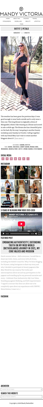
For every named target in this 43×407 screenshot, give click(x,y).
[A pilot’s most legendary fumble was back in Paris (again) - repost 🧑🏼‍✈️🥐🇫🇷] (35, 201)
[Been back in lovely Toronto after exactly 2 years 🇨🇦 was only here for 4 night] (7, 187)
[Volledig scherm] (39, 234)
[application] (21, 224)
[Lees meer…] (19, 138)
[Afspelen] (4, 234)
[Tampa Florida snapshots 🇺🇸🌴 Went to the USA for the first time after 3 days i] (21, 201)
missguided (4, 149)
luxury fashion (24, 147)
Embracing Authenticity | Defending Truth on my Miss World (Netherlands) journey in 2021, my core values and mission (21, 247)
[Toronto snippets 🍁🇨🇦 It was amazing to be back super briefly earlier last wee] (35, 172)
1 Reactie (27, 33)
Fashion (22, 145)
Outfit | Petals (21, 28)
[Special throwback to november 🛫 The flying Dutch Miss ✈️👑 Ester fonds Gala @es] (21, 172)
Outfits (27, 145)
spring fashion (28, 149)
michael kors (34, 147)
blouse (10, 147)
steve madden (38, 149)
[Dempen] (36, 234)
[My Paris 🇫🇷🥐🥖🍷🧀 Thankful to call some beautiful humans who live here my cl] (35, 187)
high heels (16, 147)
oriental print (13, 149)
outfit (21, 149)
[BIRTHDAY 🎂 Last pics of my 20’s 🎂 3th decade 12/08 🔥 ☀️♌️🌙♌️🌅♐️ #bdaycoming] (21, 187)
